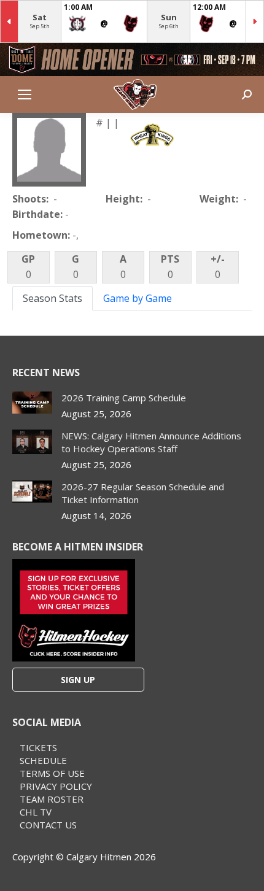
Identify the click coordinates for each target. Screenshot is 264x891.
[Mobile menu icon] (24, 94)
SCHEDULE (43, 760)
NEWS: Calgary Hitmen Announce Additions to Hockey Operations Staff (151, 442)
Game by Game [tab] (137, 298)
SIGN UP (78, 679)
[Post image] (32, 403)
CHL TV (36, 812)
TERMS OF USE (52, 773)
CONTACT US (48, 825)
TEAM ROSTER (51, 799)
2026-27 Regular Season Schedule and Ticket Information (142, 493)
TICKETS (38, 747)
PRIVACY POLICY (56, 786)
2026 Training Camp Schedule (123, 398)
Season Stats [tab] (52, 298)
